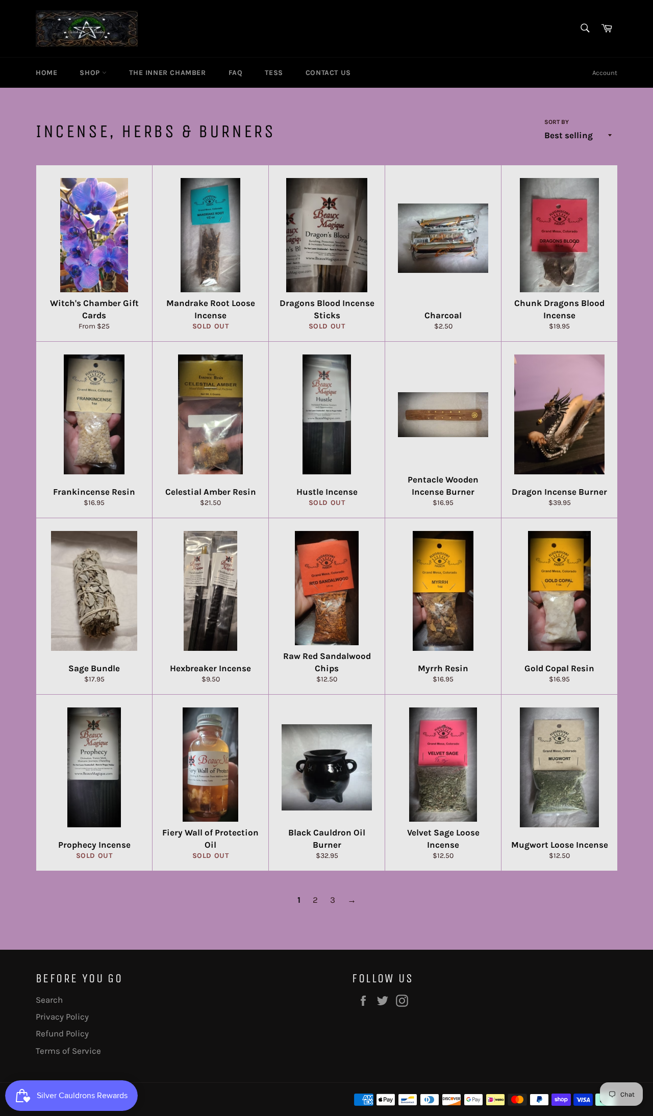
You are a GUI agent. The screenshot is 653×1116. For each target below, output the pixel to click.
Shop (91, 72)
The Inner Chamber (167, 72)
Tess (274, 72)
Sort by (556, 121)
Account (604, 73)
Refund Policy (62, 1033)
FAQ (236, 72)
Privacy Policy (62, 1016)
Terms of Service (68, 1051)
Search (49, 1000)
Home (46, 72)
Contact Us (328, 72)
